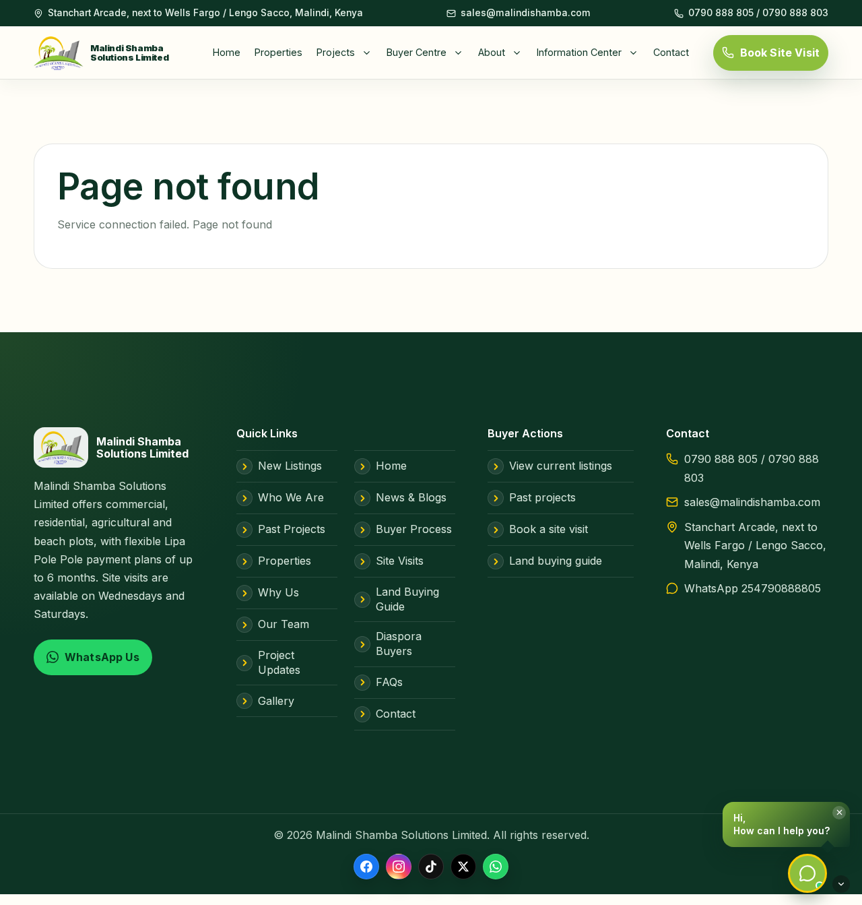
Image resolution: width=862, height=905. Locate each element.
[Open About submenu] (520, 52)
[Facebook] (366, 866)
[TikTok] (431, 866)
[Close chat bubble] (839, 812)
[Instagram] (398, 866)
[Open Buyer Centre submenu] (461, 52)
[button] (786, 824)
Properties (278, 52)
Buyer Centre (416, 52)
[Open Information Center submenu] (636, 52)
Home (226, 52)
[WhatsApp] (495, 866)
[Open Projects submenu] (369, 52)
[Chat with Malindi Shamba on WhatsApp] (807, 873)
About (491, 52)
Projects (336, 52)
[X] (463, 866)
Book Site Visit (780, 52)
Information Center (579, 52)
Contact (671, 52)
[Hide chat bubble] (841, 884)
